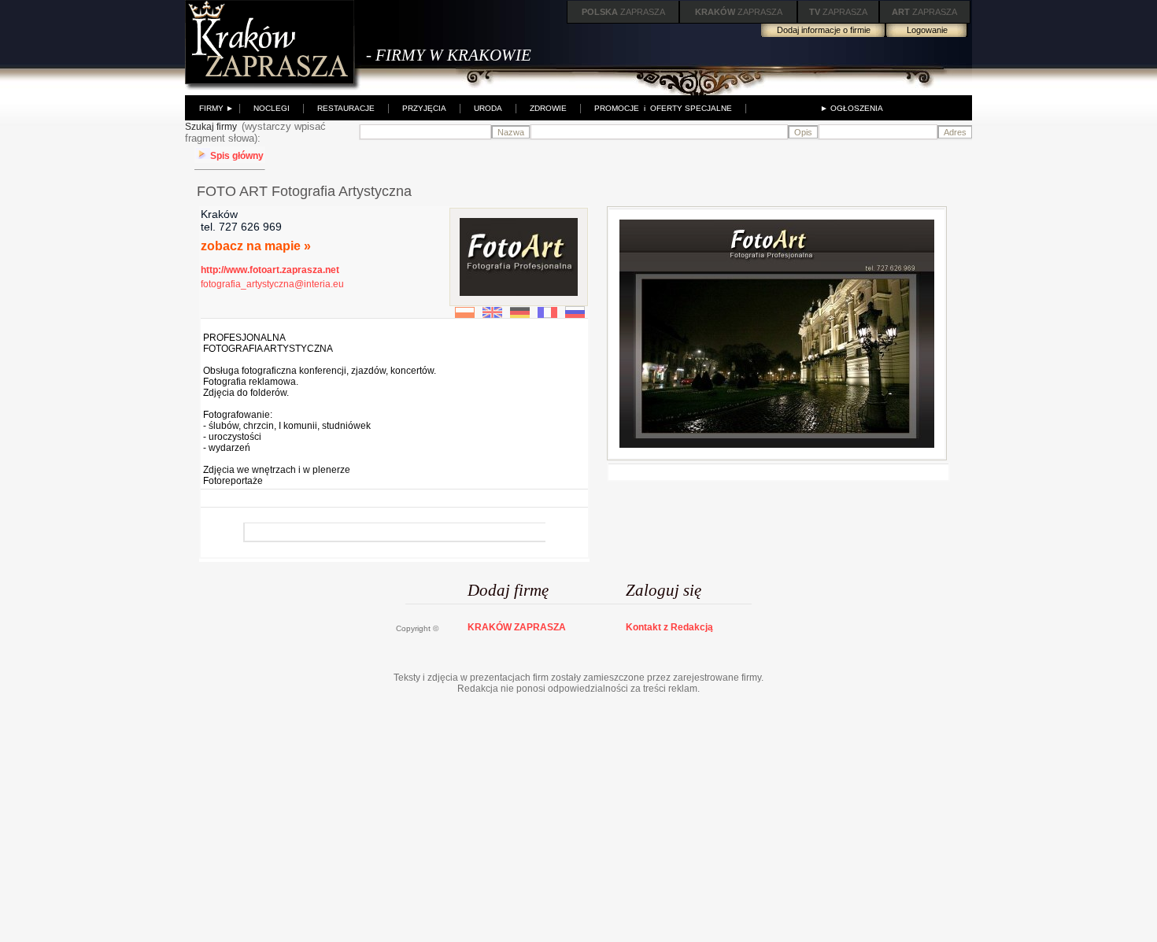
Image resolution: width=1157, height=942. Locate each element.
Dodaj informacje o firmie (824, 30)
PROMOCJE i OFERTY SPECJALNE (663, 108)
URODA (488, 108)
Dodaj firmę (508, 590)
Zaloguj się (663, 590)
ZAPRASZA (623, 12)
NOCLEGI (271, 108)
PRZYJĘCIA (424, 108)
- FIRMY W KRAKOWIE (448, 55)
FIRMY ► (216, 108)
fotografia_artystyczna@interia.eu (272, 284)
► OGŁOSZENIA (851, 108)
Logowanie (927, 30)
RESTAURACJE (346, 108)
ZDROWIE (548, 108)
